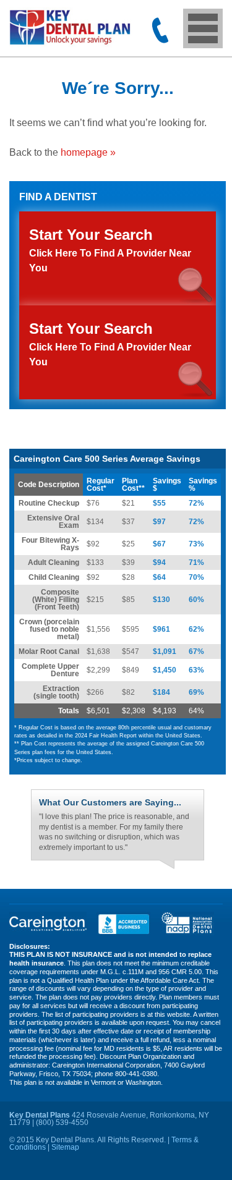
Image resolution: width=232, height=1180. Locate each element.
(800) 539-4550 (160, 30)
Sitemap (65, 1147)
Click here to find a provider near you (110, 343)
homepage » (88, 152)
